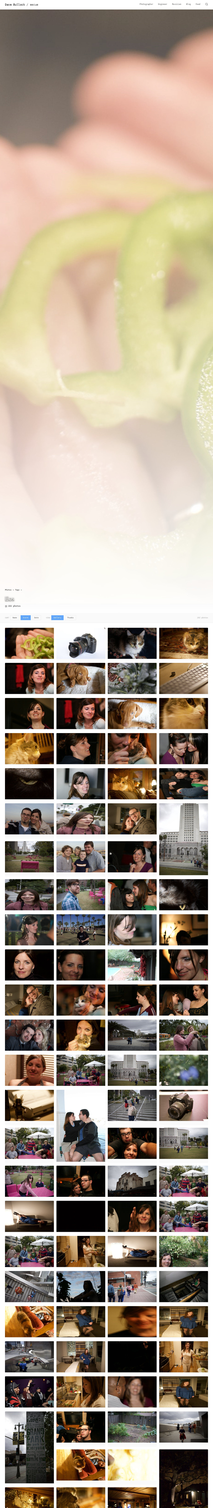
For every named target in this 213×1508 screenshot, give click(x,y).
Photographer (146, 4)
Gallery (57, 618)
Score (25, 618)
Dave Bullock (21, 4)
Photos (8, 590)
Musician (176, 4)
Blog (188, 4)
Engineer (162, 4)
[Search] (206, 5)
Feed (198, 4)
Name (15, 618)
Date (36, 618)
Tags (17, 590)
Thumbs (70, 618)
